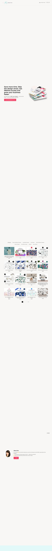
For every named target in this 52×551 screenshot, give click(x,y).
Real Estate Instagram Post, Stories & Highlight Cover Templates (20, 297)
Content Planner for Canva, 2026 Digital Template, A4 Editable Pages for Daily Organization (9, 257)
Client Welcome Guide (24, 244)
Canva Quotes (32, 242)
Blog (44, 2)
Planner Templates (17, 244)
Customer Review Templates (9, 270)
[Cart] (49, 2)
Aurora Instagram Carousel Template (20, 283)
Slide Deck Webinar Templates (40, 242)
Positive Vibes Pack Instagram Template (32, 297)
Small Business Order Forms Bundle (20, 256)
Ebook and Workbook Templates (17, 242)
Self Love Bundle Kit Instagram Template (9, 297)
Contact (42, 2)
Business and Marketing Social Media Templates (20, 270)
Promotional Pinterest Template (43, 297)
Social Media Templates (26, 242)
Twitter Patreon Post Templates (9, 283)
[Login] (47, 2)
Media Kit (30, 244)
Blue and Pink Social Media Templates (32, 256)
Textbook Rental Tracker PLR (31, 283)
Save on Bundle (35, 244)
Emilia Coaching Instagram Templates (32, 270)
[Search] (46, 2)
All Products (9, 242)
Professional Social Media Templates (43, 270)
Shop (40, 2)
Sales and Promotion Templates (43, 256)
